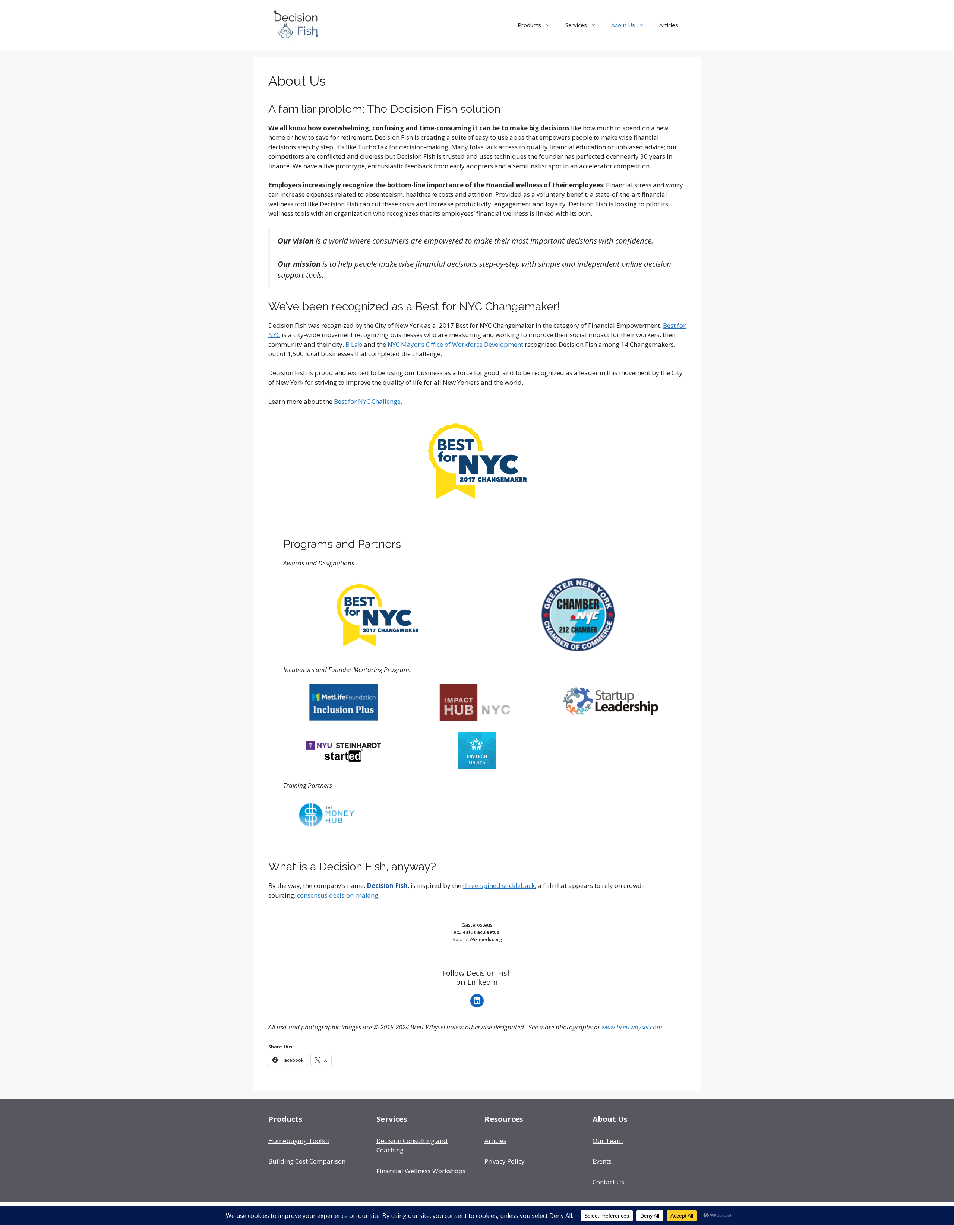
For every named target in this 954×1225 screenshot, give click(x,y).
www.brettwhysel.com (631, 1027)
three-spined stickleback (499, 885)
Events (602, 1161)
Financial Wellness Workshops (420, 1171)
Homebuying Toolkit (298, 1140)
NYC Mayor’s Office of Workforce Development (455, 344)
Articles (668, 25)
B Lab (353, 344)
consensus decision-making (337, 895)
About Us (623, 25)
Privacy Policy (504, 1161)
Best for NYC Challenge (367, 401)
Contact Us (608, 1182)
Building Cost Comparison (306, 1161)
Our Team (608, 1140)
